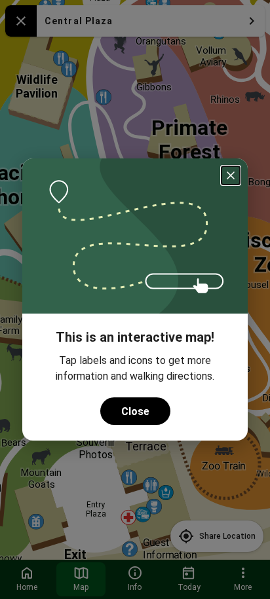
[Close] (231, 175)
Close (135, 411)
